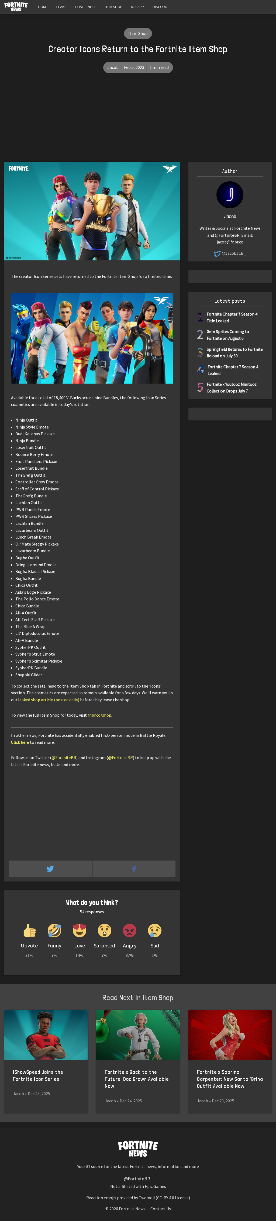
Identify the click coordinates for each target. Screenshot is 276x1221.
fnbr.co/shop (99, 715)
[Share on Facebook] (133, 869)
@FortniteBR (63, 757)
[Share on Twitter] (50, 869)
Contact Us (160, 1208)
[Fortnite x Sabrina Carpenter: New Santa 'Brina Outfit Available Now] (230, 1035)
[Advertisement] (138, 121)
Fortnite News (132, 1208)
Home (43, 6)
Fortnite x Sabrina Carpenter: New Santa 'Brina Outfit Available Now (230, 1079)
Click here (20, 742)
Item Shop (113, 6)
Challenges (85, 6)
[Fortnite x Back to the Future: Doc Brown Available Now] (138, 1035)
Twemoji (147, 1197)
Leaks (61, 6)
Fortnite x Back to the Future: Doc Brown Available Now (137, 1079)
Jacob (113, 67)
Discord (160, 6)
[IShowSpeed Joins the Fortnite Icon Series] (46, 1035)
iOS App (137, 6)
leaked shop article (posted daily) (48, 699)
